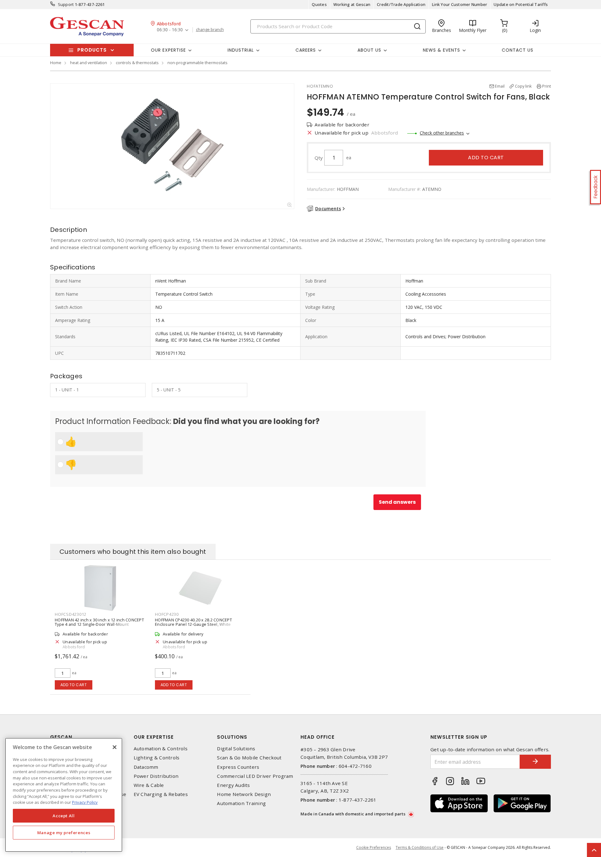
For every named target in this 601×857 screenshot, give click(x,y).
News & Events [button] (441, 50)
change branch (210, 29)
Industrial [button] (241, 50)
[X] (114, 747)
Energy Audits (233, 785)
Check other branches (442, 133)
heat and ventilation (88, 62)
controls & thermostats (137, 62)
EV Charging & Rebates (161, 794)
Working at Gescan (351, 4)
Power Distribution (156, 776)
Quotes (319, 4)
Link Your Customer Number (459, 4)
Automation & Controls (160, 749)
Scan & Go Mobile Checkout (249, 758)
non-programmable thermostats (197, 62)
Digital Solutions (236, 749)
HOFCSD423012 (70, 614)
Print (546, 86)
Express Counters (238, 767)
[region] (63, 795)
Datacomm (146, 767)
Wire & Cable (149, 785)
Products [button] (92, 50)
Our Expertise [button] (168, 50)
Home (55, 62)
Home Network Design (244, 794)
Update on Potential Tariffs (521, 4)
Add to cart (486, 157)
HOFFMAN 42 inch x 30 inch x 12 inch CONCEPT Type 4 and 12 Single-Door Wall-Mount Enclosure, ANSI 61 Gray (99, 624)
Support (66, 4)
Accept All (64, 816)
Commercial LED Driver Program (255, 776)
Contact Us (517, 50)
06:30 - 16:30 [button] (170, 30)
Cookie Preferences (373, 847)
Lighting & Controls (157, 758)
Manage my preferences (63, 832)
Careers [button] (305, 50)
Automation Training (241, 803)
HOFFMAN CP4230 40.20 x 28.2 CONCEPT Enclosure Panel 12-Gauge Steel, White (193, 622)
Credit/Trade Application (401, 4)
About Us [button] (369, 50)
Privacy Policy (85, 802)
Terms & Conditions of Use (420, 847)
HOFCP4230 (167, 614)
